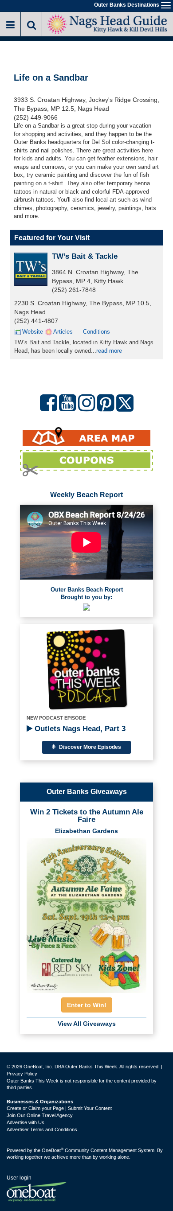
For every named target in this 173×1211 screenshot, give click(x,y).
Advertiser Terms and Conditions (42, 1129)
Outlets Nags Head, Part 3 (79, 728)
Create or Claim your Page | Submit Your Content (59, 1108)
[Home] (107, 23)
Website (32, 331)
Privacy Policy (22, 1073)
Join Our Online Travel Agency (40, 1115)
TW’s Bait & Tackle (85, 256)
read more (109, 350)
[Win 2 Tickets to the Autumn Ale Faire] (86, 912)
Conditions (96, 331)
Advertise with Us (25, 1122)
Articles (63, 331)
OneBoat (52, 1150)
